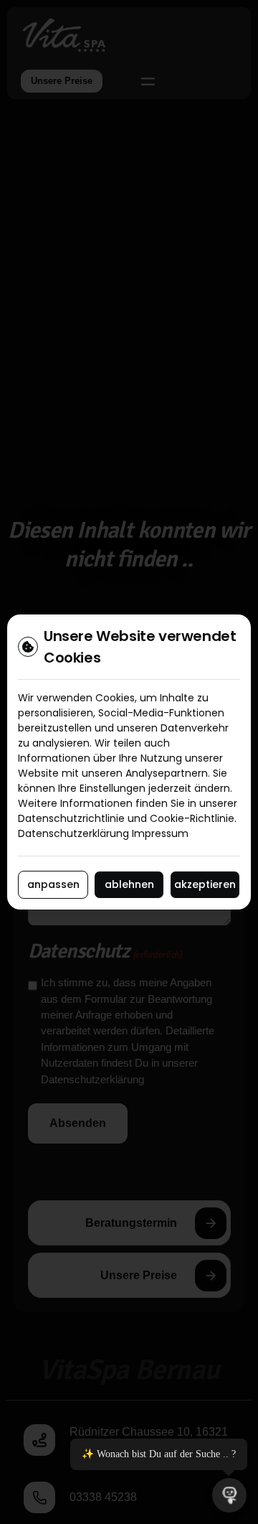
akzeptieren (205, 884)
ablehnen (129, 884)
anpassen (53, 884)
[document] (129, 762)
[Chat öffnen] (229, 1495)
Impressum (160, 833)
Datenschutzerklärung (73, 833)
